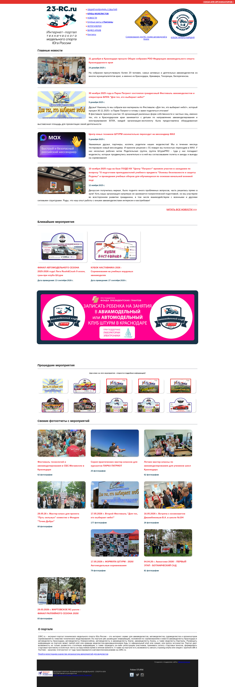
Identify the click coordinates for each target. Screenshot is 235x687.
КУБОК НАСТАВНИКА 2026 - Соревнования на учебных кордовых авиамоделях (112, 271)
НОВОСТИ (92, 18)
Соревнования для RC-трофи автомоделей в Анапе (146, 38)
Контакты (91, 34)
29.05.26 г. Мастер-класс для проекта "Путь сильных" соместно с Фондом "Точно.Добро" (58, 517)
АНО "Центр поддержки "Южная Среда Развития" (72, 675)
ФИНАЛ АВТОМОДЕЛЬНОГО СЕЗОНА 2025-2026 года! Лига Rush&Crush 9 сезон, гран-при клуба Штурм (61, 271)
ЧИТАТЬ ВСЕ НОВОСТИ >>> (181, 209)
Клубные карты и (100, 22)
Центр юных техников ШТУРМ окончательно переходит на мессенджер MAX (132, 134)
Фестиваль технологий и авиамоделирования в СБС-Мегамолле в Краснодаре (61, 466)
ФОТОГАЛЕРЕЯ (94, 26)
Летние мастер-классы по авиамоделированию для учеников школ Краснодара (167, 466)
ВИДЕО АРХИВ (94, 30)
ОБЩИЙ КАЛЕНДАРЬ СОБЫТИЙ (102, 9)
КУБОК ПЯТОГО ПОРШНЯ (183, 37)
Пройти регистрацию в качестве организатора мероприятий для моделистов (73, 654)
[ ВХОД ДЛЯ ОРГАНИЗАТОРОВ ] (218, 2)
